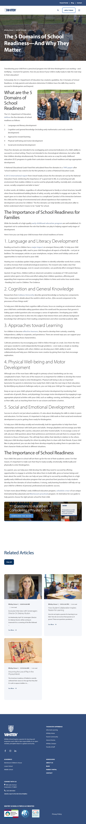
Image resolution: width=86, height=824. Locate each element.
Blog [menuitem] (72, 3)
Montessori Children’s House (13, 763)
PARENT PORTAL (51, 769)
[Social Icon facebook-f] (6, 751)
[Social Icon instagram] (10, 751)
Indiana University (26, 295)
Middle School (8, 769)
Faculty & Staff (50, 747)
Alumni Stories (50, 740)
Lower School (8, 766)
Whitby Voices (50, 733)
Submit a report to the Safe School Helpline (15, 794)
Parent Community (52, 737)
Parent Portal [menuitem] (64, 3)
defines (7, 117)
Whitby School (8, 30)
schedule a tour (63, 490)
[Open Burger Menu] (79, 10)
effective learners (30, 331)
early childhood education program (47, 223)
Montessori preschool (39, 494)
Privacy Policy (57, 814)
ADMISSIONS (50, 759)
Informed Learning (52, 730)
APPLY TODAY (68, 10)
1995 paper (68, 167)
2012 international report (17, 175)
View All (9, 562)
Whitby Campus (51, 743)
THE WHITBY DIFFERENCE (54, 727)
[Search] (58, 10)
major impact (37, 247)
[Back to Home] (10, 10)
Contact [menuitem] (79, 3)
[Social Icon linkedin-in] (14, 751)
